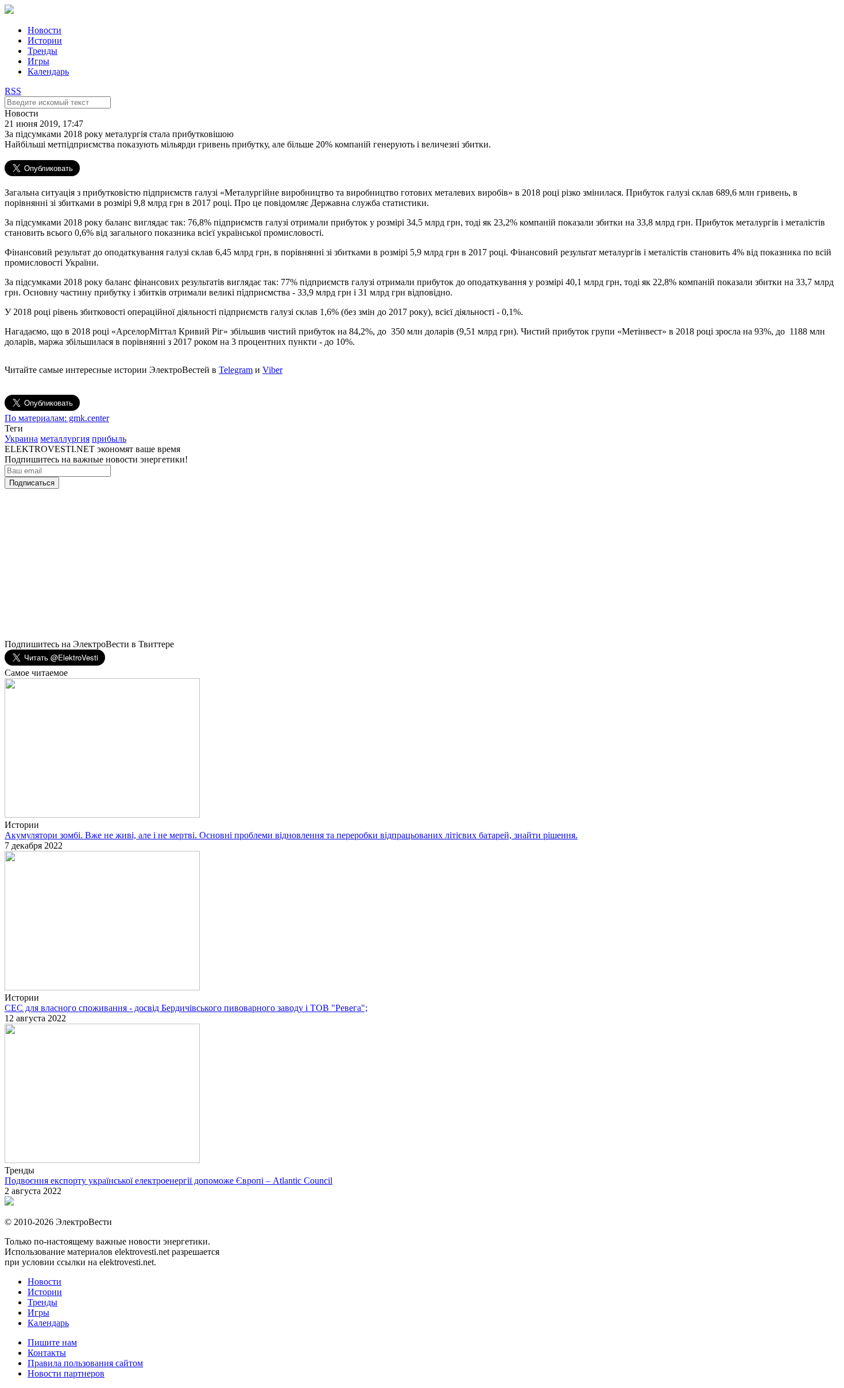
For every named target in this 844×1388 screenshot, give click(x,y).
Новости (44, 30)
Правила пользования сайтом (85, 1363)
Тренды (42, 51)
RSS (13, 91)
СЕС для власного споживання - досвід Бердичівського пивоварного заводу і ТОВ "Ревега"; (186, 1008)
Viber (272, 370)
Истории (45, 40)
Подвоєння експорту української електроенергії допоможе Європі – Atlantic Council (168, 1180)
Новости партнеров (66, 1373)
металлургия (65, 439)
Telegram (236, 370)
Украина (21, 439)
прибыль (109, 439)
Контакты (47, 1353)
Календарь (48, 71)
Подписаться (32, 483)
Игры (38, 61)
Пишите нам (52, 1342)
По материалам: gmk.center (57, 418)
